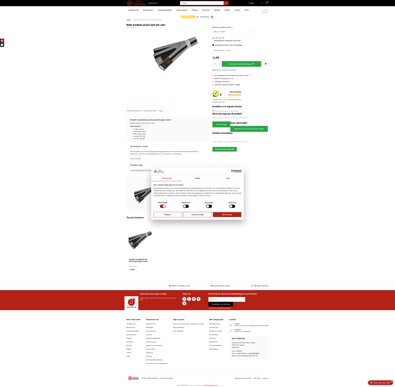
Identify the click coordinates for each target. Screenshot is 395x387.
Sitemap (265, 378)
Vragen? (237, 324)
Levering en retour (150, 111)
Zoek (226, 3)
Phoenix (133, 28)
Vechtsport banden (215, 331)
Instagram (189, 299)
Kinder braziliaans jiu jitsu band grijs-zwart (138, 260)
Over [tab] (228, 178)
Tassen (237, 10)
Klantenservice (153, 3)
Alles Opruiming (214, 324)
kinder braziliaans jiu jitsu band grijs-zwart (146, 170)
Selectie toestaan (197, 214)
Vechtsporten (133, 10)
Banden (217, 10)
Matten (227, 10)
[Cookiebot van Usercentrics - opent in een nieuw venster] (233, 171)
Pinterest (198, 299)
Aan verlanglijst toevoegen (265, 64)
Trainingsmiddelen (165, 10)
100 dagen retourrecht (261, 286)
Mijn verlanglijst (178, 331)
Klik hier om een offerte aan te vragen (249, 129)
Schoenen (206, 10)
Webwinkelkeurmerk (211, 385)
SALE (247, 10)
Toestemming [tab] (166, 178)
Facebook (184, 299)
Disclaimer (149, 353)
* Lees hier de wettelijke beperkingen (219, 308)
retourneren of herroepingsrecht (157, 363)
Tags (161, 111)
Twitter (194, 299)
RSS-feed (257, 378)
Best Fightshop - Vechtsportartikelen (160, 378)
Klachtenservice (151, 342)
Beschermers (148, 10)
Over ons (149, 356)
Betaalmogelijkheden (153, 338)
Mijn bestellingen (178, 327)
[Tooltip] (250, 75)
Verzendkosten (151, 331)
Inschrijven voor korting (221, 304)
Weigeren (168, 214)
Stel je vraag (221, 124)
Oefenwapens (181, 10)
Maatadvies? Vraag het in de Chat (227, 41)
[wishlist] (262, 3)
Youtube (184, 303)
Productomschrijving (134, 111)
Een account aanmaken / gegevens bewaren (188, 324)
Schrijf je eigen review (223, 149)
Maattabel (149, 327)
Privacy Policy (150, 349)
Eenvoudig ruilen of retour (221, 286)
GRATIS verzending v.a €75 (180, 286)
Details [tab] (197, 178)
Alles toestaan (227, 214)
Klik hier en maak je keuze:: (222, 27)
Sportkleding (213, 335)
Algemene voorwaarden (154, 345)
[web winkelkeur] (133, 378)
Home (129, 20)
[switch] (186, 206)
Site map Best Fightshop (154, 360)
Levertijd (149, 335)
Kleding (195, 10)
